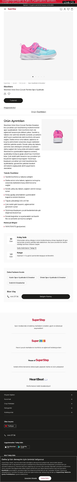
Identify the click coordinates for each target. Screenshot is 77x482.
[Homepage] (11, 9)
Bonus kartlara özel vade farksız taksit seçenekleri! (38, 3)
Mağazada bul (9, 108)
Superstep (7, 83)
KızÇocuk (22, 83)
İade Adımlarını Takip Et (26, 248)
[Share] (5, 94)
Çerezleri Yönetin (31, 478)
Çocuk (15, 83)
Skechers (8, 87)
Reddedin (5, 470)
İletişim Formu (46, 296)
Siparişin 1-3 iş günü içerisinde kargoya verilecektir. (38, 5)
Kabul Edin (45, 478)
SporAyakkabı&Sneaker (36, 83)
